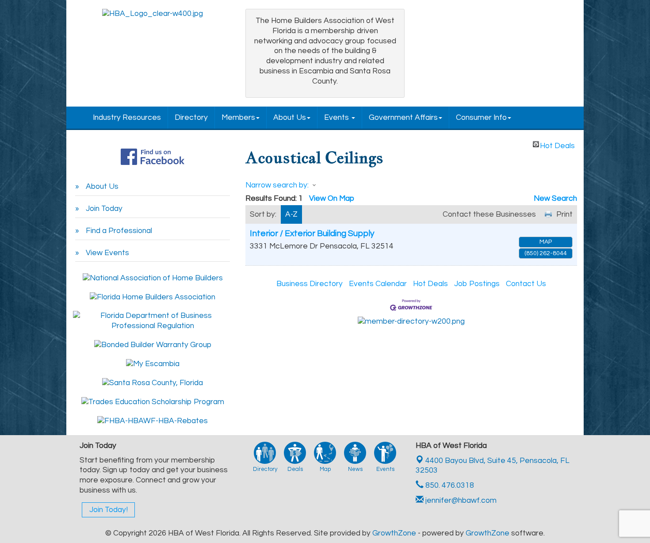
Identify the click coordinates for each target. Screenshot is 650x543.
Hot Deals (557, 144)
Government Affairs (403, 118)
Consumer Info (481, 118)
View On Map (331, 199)
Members (238, 118)
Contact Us (526, 284)
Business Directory (309, 284)
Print (564, 214)
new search (555, 199)
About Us (289, 118)
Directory (191, 118)
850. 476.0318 (449, 485)
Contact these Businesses (489, 214)
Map (545, 242)
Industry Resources (127, 118)
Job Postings (477, 284)
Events (337, 118)
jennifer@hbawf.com (460, 501)
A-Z (291, 214)
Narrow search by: (277, 185)
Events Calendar (378, 284)
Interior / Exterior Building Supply (312, 233)
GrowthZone (394, 533)
